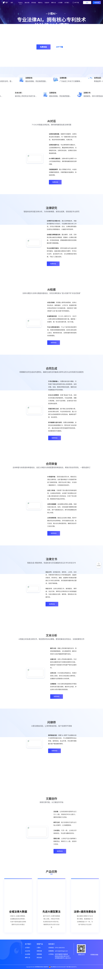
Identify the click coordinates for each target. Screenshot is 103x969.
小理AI (38, 947)
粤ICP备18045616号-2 (71, 966)
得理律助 (39, 954)
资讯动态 (39, 957)
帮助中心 (40, 2)
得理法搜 (39, 951)
